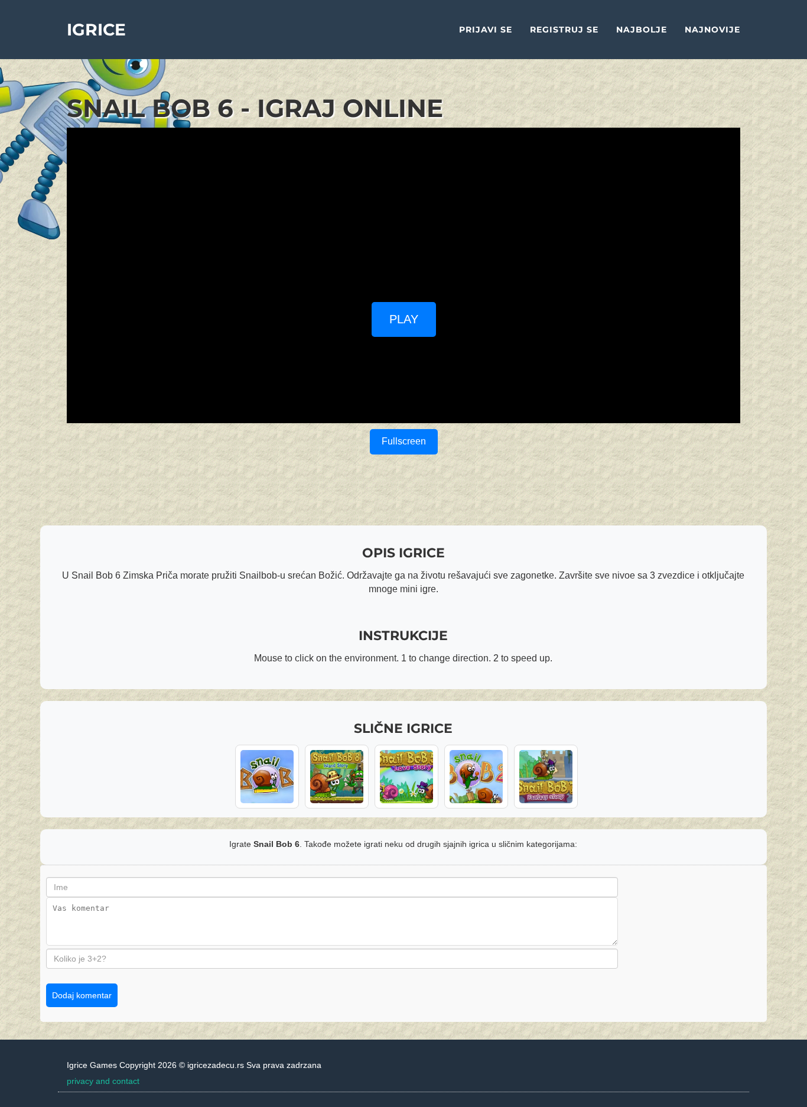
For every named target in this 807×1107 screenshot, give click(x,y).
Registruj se (564, 29)
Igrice (96, 30)
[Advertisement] (403, 210)
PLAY (403, 319)
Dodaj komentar (82, 995)
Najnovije (712, 29)
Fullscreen (404, 441)
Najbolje (641, 29)
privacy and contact (103, 1081)
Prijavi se (485, 29)
